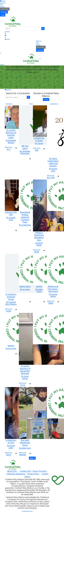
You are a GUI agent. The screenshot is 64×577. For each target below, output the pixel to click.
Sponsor (8, 90)
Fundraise (4, 12)
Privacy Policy (33, 473)
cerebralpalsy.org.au (27, 511)
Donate (2, 6)
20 (32, 458)
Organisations (54, 104)
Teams (31, 104)
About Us (2, 3)
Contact (7, 31)
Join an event (5, 9)
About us (38, 41)
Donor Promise (39, 471)
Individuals (9, 104)
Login (2, 15)
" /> (40, 58)
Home (3, 1)
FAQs (1, 5)
